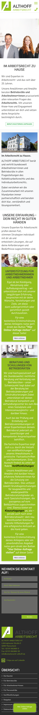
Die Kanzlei (8, 676)
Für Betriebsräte (10, 681)
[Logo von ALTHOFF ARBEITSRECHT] (20, 6)
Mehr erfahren (19, 338)
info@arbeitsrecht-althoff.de (13, 654)
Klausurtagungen (14, 511)
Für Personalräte (10, 690)
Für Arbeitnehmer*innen (13, 685)
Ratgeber (7, 700)
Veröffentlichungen (23, 466)
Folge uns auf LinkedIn (16, 660)
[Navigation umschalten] (36, 3)
